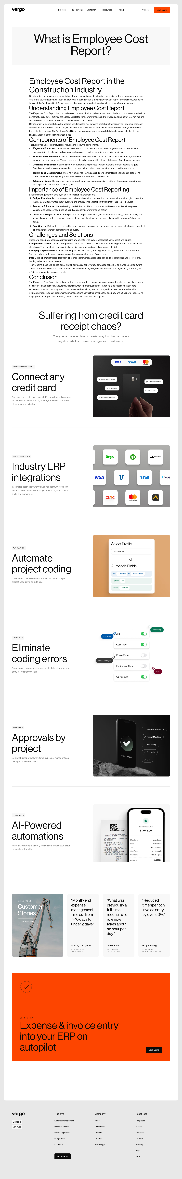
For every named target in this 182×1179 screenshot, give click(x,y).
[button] (63, 10)
